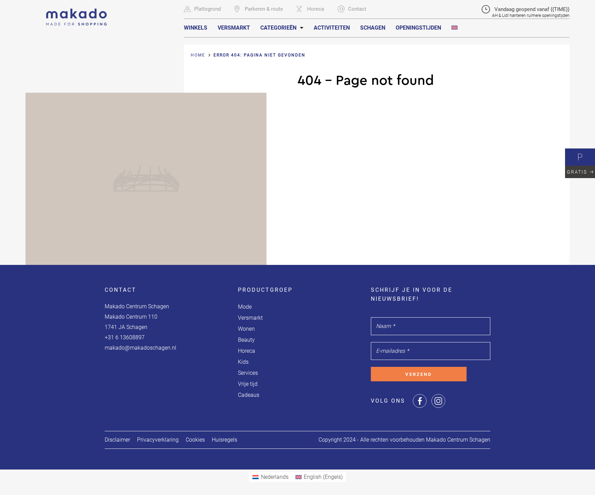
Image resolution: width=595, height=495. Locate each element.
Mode (245, 306)
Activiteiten (332, 27)
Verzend (418, 374)
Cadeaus (248, 395)
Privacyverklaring (158, 439)
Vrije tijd (248, 384)
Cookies (195, 439)
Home (198, 55)
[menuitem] (454, 27)
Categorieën (278, 27)
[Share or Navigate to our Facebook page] (420, 401)
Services (248, 373)
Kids (243, 362)
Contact (357, 9)
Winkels (195, 27)
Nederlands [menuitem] (275, 477)
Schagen (372, 27)
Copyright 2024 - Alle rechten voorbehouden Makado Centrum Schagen (404, 439)
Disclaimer (117, 439)
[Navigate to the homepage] (76, 12)
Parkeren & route (264, 9)
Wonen (246, 329)
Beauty (246, 340)
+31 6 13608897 (125, 337)
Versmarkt (234, 27)
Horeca (315, 9)
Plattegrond (207, 9)
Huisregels (224, 439)
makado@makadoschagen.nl (140, 347)
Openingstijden (418, 27)
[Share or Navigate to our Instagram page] (438, 401)
